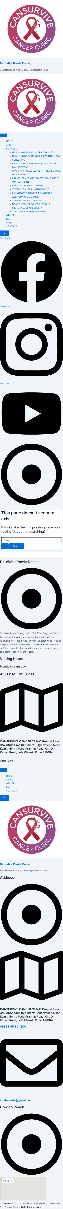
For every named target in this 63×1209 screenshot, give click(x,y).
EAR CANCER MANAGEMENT (27, 185)
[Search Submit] (5, 546)
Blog (8, 222)
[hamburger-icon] (3, 135)
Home (9, 776)
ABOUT (10, 145)
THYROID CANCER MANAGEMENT (30, 189)
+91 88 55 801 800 (13, 1026)
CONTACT (11, 226)
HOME (9, 141)
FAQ (8, 219)
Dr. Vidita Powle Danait (15, 63)
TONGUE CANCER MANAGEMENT (30, 211)
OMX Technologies (31, 1207)
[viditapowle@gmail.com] (31, 1093)
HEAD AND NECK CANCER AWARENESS (33, 152)
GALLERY (11, 215)
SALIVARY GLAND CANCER (26, 200)
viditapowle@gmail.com (16, 1100)
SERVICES (11, 148)
